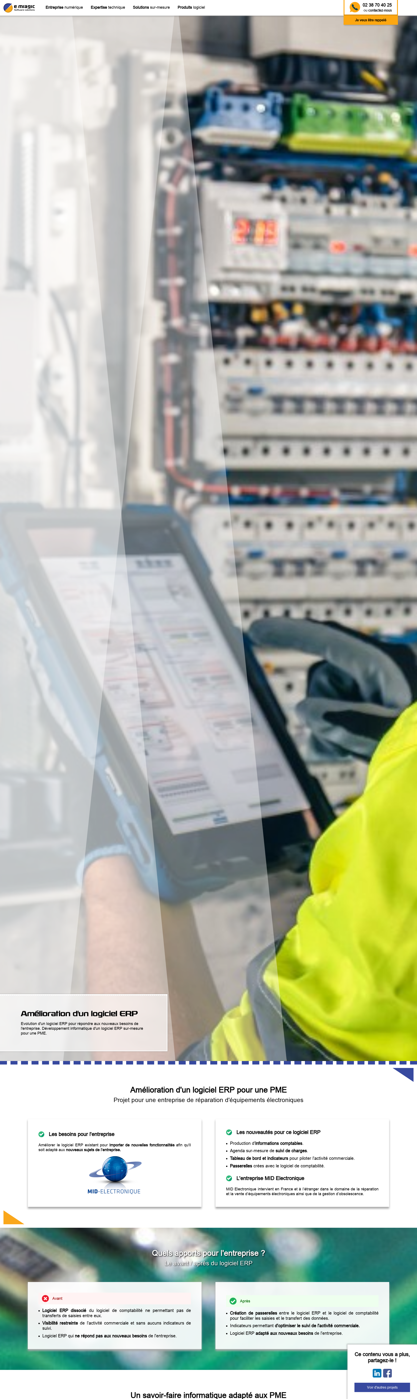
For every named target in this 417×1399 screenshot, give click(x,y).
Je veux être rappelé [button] (370, 20)
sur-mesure (151, 7)
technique (108, 7)
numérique (64, 7)
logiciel (191, 7)
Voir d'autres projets (382, 1387)
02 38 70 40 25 (377, 4)
